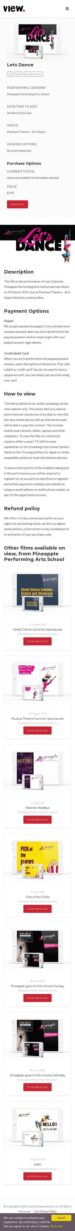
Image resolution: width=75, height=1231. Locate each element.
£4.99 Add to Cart (37, 641)
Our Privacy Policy (45, 1211)
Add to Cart (17, 204)
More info (56, 1226)
